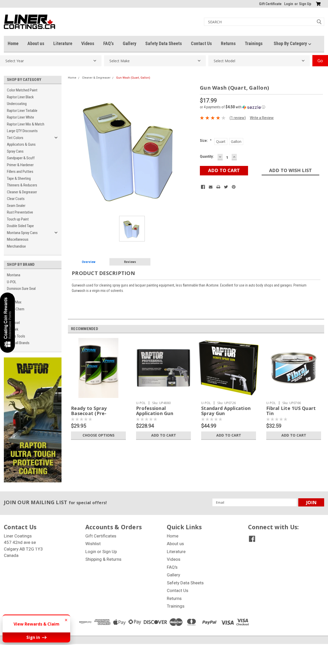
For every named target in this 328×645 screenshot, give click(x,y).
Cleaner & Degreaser (22, 192)
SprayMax (14, 302)
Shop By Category (291, 43)
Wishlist (93, 543)
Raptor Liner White (20, 117)
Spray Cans (15, 151)
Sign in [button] (33, 637)
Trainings (254, 43)
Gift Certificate (270, 4)
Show (7, 322)
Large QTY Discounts (22, 131)
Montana (13, 275)
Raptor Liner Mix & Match (25, 124)
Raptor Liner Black (20, 97)
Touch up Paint (18, 219)
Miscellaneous (17, 239)
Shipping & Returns (103, 559)
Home (13, 43)
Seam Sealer (16, 205)
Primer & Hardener (20, 165)
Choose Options (99, 435)
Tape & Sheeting (19, 178)
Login (288, 4)
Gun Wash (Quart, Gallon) (133, 77)
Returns (228, 43)
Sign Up (305, 4)
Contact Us (201, 43)
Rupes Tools (16, 336)
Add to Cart (163, 435)
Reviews (130, 262)
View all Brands (18, 343)
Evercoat (13, 322)
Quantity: (207, 156)
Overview (88, 262)
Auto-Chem (15, 309)
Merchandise (16, 246)
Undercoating (17, 103)
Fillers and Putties (20, 171)
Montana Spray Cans (22, 232)
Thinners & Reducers (22, 185)
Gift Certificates (100, 535)
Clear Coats (16, 198)
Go (320, 61)
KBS (10, 295)
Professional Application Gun (154, 410)
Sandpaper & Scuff (21, 158)
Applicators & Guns (21, 144)
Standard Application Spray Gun (226, 410)
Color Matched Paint (22, 90)
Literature (62, 43)
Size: (206, 141)
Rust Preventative (20, 212)
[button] (261, 107)
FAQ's (108, 43)
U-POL (11, 282)
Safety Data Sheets (163, 43)
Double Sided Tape (20, 226)
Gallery (129, 43)
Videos (87, 43)
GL (9, 315)
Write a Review (262, 118)
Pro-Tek (12, 329)
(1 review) (238, 118)
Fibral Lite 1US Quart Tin (291, 410)
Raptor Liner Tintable (22, 110)
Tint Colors (15, 137)
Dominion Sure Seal (21, 288)
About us (35, 43)
